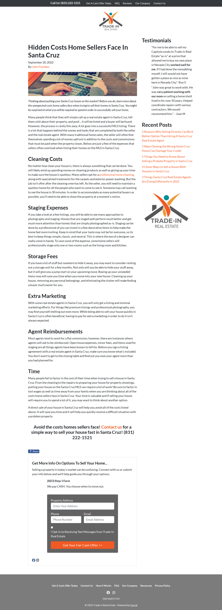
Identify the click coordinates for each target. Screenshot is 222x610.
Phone (55, 514)
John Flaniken (40, 67)
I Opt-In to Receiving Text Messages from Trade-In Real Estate (82, 534)
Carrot (133, 605)
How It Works (103, 585)
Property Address (63, 500)
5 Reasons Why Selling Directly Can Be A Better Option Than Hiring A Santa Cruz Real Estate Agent (167, 136)
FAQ (117, 3)
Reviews (127, 3)
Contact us (111, 427)
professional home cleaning (116, 174)
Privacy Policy (162, 585)
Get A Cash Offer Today (98, 3)
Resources (146, 585)
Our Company (142, 3)
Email (88, 514)
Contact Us (160, 3)
